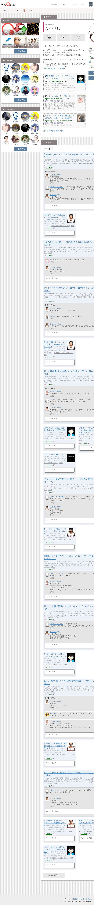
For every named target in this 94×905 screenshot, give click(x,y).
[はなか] (47, 401)
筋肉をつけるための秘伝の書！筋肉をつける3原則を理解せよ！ (55, 430)
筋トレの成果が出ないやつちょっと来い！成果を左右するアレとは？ (54, 344)
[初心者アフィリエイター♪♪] (20, 41)
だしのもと (54, 260)
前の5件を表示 (50, 171)
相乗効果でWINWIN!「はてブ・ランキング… (7, 33)
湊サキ (52, 316)
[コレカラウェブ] (6, 139)
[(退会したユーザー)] (47, 188)
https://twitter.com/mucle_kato (54, 68)
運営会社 (89, 899)
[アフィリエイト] (33, 29)
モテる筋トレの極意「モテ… (60, 226)
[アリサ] (34, 67)
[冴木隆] (34, 90)
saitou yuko (25, 84)
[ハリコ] (15, 139)
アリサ (35, 73)
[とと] (6, 116)
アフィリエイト (33, 34)
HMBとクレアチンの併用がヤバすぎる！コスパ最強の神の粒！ (55, 849)
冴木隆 (35, 95)
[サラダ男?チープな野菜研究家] (6, 90)
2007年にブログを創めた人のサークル (33, 46)
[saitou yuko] (25, 79)
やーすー (25, 95)
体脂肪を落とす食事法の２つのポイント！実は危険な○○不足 (55, 823)
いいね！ (49, 168)
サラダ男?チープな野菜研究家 (6, 94)
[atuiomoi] (6, 79)
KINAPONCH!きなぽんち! (25, 72)
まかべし (53, 175)
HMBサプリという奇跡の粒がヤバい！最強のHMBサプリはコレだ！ (55, 217)
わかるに (6, 73)
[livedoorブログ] (7, 41)
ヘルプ (82, 899)
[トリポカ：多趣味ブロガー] (15, 67)
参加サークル (78, 37)
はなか (52, 400)
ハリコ (16, 144)
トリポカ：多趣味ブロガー (16, 72)
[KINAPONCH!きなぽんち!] (25, 67)
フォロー (49, 37)
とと (6, 121)
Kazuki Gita (15, 84)
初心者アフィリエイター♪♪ (20, 46)
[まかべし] (47, 176)
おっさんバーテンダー (58, 713)
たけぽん (16, 133)
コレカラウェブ (6, 144)
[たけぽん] (15, 127)
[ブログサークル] (8, 4)
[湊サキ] (47, 317)
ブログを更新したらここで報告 (20, 33)
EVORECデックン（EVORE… (16, 94)
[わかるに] (6, 67)
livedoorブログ (7, 47)
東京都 (90, 62)
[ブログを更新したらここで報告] (20, 29)
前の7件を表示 (50, 305)
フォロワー (64, 37)
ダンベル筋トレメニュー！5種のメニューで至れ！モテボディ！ (55, 531)
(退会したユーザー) (57, 187)
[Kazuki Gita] (15, 79)
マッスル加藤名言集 (51, 454)
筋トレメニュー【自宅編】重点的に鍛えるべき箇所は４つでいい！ (54, 745)
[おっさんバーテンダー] (47, 714)
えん (34, 84)
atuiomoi (6, 84)
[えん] (34, 79)
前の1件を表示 (50, 698)
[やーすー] (25, 90)
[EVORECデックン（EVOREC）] (15, 90)
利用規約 (75, 899)
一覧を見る (20, 51)
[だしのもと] (47, 261)
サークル (67, 899)
